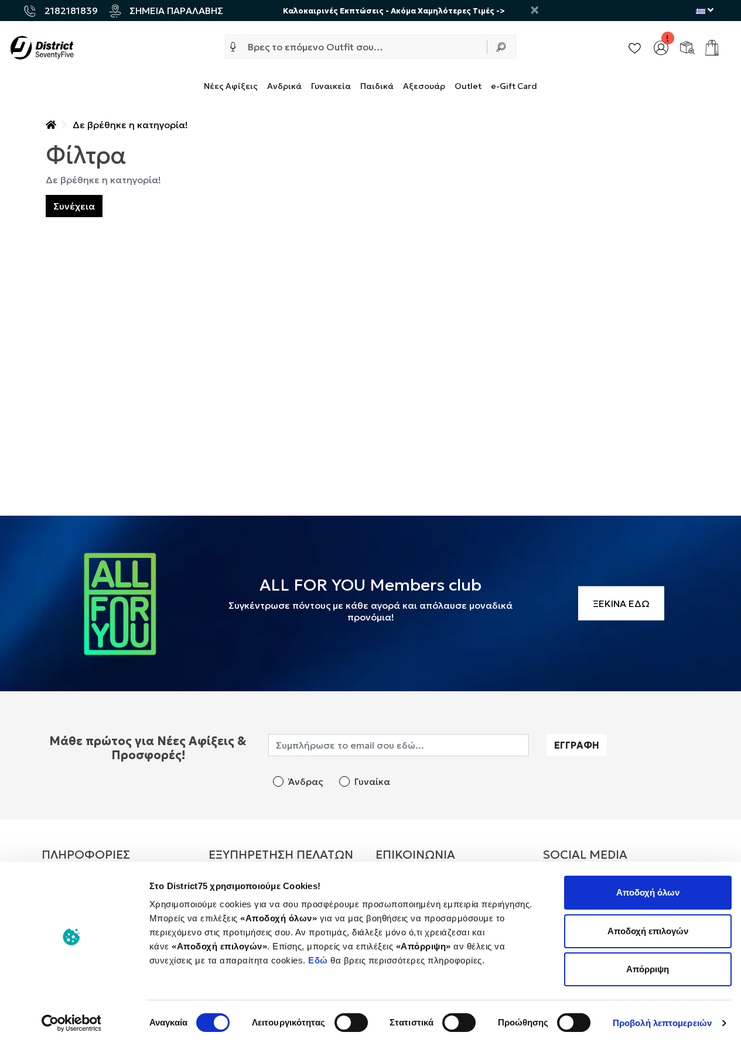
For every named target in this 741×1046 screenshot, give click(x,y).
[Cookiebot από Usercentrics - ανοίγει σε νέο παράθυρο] (71, 1023)
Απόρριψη (647, 969)
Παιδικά (377, 86)
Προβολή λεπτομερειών (662, 1023)
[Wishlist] (634, 46)
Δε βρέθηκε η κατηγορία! (130, 125)
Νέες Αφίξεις (231, 86)
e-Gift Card (514, 86)
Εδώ (319, 960)
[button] (233, 47)
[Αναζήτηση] (501, 47)
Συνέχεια (74, 206)
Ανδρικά (284, 86)
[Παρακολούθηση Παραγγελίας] (687, 46)
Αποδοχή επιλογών (647, 931)
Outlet (468, 86)
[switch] (351, 1022)
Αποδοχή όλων (647, 892)
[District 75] (42, 46)
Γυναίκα (372, 781)
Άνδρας (305, 781)
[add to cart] (712, 48)
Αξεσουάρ (424, 86)
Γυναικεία (331, 86)
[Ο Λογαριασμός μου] (661, 46)
